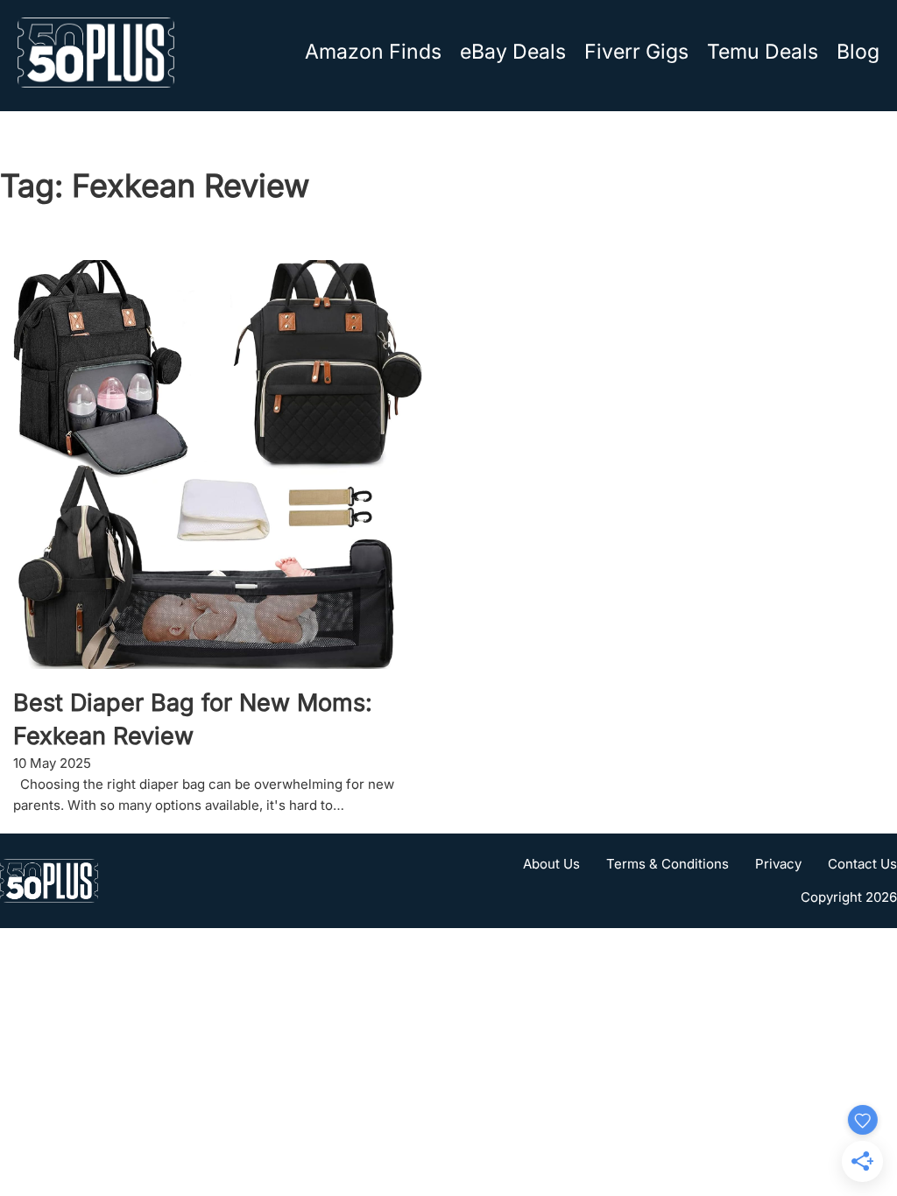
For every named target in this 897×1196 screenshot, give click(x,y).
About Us (551, 863)
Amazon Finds (373, 51)
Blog (858, 51)
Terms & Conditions (667, 863)
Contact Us (862, 863)
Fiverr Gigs (636, 51)
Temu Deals (762, 51)
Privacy (778, 863)
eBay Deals (513, 51)
